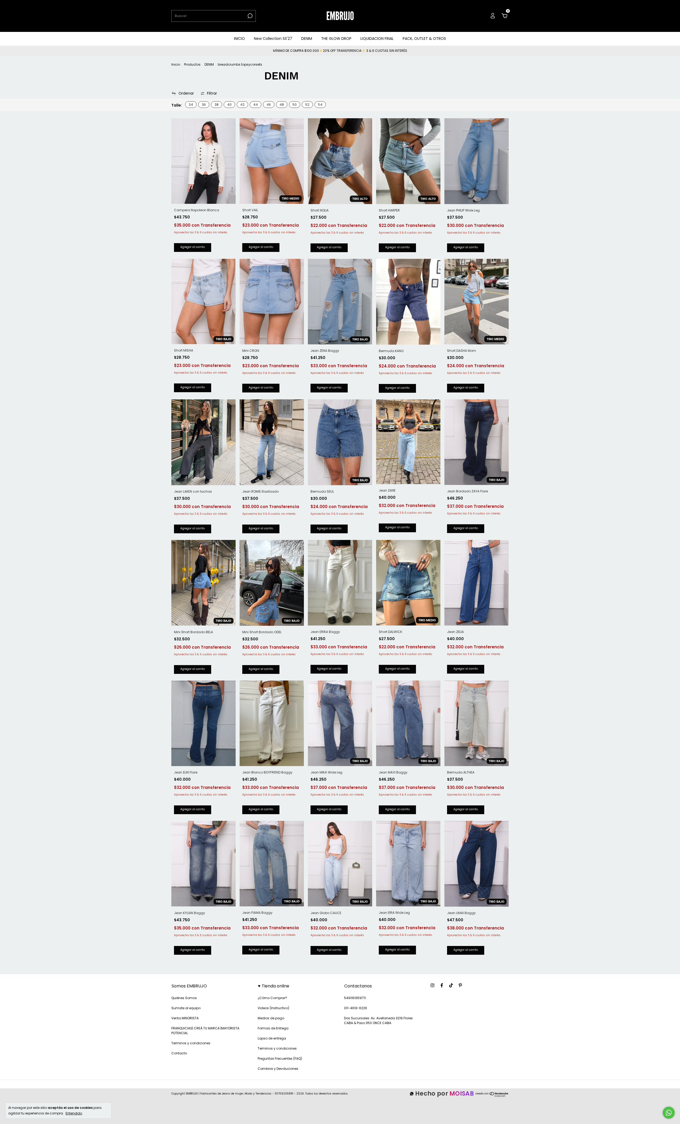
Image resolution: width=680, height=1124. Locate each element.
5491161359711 (355, 998)
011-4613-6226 (355, 1008)
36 (204, 104)
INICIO (239, 38)
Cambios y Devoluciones (278, 1068)
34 (191, 104)
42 (242, 104)
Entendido (74, 1113)
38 (216, 104)
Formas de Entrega (273, 1028)
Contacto (179, 1053)
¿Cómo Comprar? (272, 998)
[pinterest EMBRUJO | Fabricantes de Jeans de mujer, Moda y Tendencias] (460, 985)
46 (268, 104)
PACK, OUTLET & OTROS (424, 38)
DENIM (306, 38)
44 (255, 104)
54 (320, 104)
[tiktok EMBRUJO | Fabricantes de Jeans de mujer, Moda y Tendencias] (451, 985)
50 (294, 104)
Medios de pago (271, 1018)
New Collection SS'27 (273, 38)
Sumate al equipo (186, 1008)
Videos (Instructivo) (273, 1008)
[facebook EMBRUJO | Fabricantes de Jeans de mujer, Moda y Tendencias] (442, 985)
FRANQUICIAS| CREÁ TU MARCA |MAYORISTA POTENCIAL (205, 1030)
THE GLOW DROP (336, 38)
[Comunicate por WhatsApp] (669, 1113)
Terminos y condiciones (190, 1043)
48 (281, 104)
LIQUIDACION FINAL (377, 38)
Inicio (175, 64)
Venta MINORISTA (185, 1018)
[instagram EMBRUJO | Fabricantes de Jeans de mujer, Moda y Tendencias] (432, 985)
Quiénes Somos (184, 998)
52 (307, 104)
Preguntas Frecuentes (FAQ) (280, 1058)
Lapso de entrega (272, 1038)
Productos (192, 64)
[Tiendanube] (492, 1096)
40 (229, 104)
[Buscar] (249, 16)
